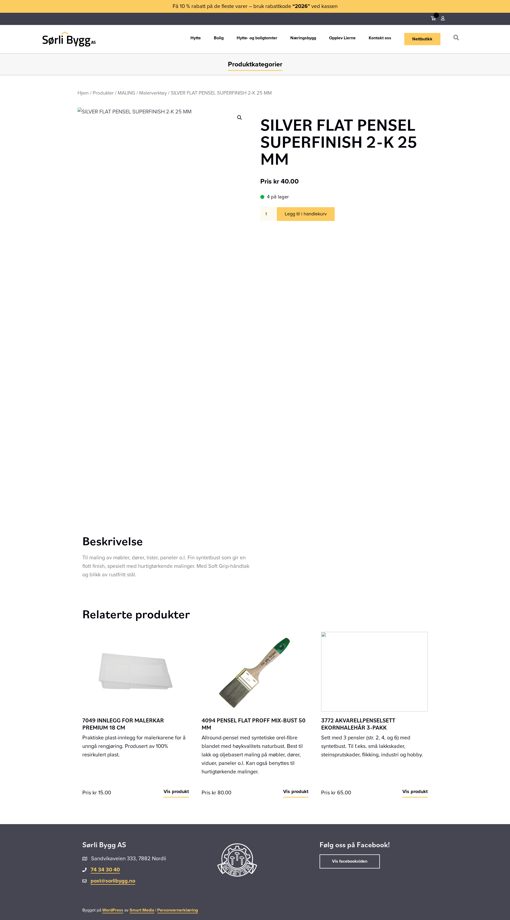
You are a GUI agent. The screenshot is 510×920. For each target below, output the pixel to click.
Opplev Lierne (342, 38)
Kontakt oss (380, 38)
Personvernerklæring (177, 910)
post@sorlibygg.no (113, 881)
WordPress (112, 910)
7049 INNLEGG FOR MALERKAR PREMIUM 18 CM (123, 723)
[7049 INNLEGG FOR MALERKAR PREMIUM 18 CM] (135, 671)
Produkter (103, 93)
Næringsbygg (303, 38)
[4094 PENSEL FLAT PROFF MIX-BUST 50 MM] (255, 671)
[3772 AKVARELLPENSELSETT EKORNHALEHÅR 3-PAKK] (374, 671)
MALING (126, 93)
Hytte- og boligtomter (257, 38)
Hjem (83, 93)
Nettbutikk (422, 39)
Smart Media (142, 910)
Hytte (195, 38)
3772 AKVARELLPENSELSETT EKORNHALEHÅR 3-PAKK (358, 723)
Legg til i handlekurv (306, 214)
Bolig (219, 38)
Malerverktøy (153, 93)
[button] (457, 39)
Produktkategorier (255, 64)
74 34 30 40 (105, 870)
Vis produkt (176, 791)
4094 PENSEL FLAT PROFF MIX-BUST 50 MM (253, 723)
